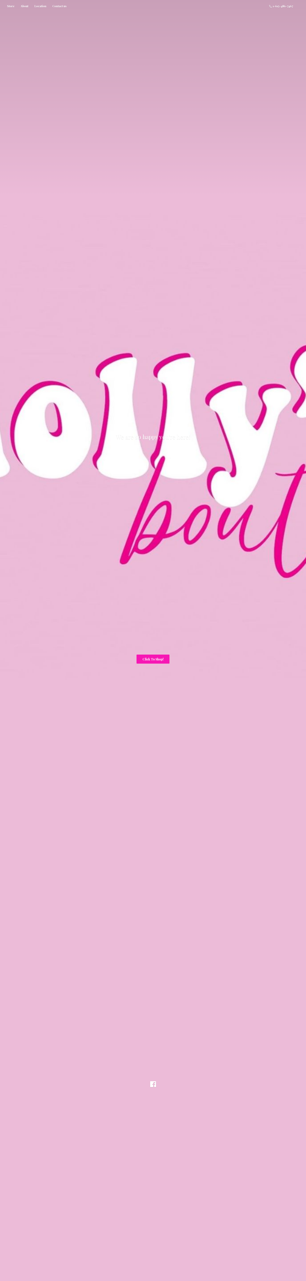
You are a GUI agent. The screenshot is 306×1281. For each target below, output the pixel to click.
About (24, 6)
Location (40, 6)
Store (11, 6)
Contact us (59, 6)
